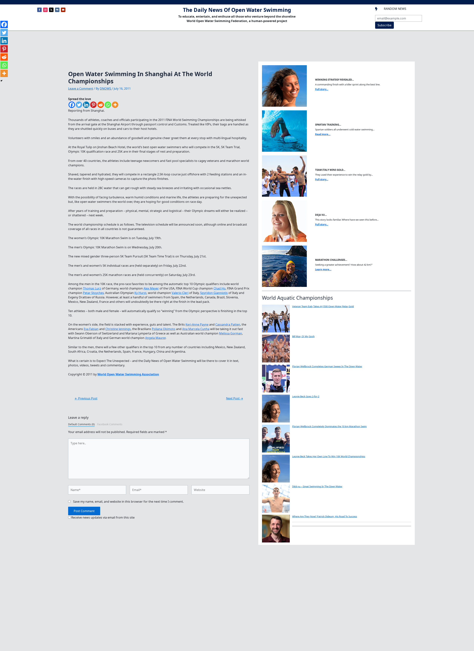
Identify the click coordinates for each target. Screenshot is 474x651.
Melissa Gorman (230, 333)
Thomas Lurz (92, 288)
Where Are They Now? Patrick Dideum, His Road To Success (324, 516)
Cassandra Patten (227, 324)
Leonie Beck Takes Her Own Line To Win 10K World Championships (328, 456)
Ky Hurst (140, 293)
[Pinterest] (93, 104)
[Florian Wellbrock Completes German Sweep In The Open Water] (276, 378)
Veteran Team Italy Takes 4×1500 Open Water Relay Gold (323, 306)
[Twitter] (79, 104)
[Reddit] (100, 104)
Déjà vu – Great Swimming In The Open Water (317, 486)
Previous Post (86, 398)
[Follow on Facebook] (39, 10)
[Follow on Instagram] (45, 10)
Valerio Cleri (180, 293)
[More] (115, 104)
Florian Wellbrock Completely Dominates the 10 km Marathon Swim (329, 426)
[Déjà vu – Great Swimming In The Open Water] (276, 498)
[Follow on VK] (57, 10)
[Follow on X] (51, 10)
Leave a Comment (80, 88)
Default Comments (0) (81, 424)
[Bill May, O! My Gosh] (276, 348)
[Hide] (1, 80)
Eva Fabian (91, 329)
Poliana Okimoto (163, 329)
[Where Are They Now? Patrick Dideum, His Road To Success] (276, 528)
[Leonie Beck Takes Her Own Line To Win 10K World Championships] (276, 468)
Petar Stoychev (93, 293)
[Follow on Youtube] (63, 10)
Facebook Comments (109, 424)
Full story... (321, 89)
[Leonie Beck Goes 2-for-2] (276, 408)
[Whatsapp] (108, 104)
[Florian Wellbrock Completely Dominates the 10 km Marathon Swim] (276, 438)
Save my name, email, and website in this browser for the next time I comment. (128, 502)
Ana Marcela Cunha (195, 329)
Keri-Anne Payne (197, 324)
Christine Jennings (118, 329)
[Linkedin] (86, 104)
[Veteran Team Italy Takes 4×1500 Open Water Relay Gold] (276, 318)
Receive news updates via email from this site (103, 517)
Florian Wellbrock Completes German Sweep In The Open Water (327, 366)
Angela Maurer (155, 338)
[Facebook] (72, 104)
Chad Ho (219, 288)
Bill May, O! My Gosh (303, 336)
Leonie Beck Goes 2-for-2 (305, 396)
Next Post (234, 398)
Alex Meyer (151, 288)
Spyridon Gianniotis (214, 293)
